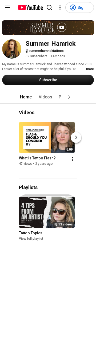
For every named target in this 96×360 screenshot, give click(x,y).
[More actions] (72, 159)
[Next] (76, 137)
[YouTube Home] (30, 7)
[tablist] (48, 97)
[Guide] (7, 7)
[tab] (25, 97)
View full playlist (31, 238)
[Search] (49, 7)
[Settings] (60, 7)
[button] (69, 97)
